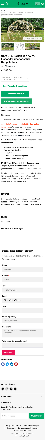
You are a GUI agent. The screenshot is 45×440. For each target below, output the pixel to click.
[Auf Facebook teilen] (3, 364)
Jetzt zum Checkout (15, 94)
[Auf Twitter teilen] (7, 364)
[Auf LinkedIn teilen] (11, 364)
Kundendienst (16, 426)
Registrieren (36, 416)
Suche (6, 426)
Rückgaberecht (9, 428)
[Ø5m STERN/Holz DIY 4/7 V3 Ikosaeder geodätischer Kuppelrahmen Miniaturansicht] (7, 47)
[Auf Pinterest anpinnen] (16, 364)
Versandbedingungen (31, 426)
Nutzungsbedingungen (22, 430)
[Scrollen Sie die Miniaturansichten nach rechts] (42, 47)
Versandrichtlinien (22, 135)
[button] (37, 3)
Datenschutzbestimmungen (28, 428)
